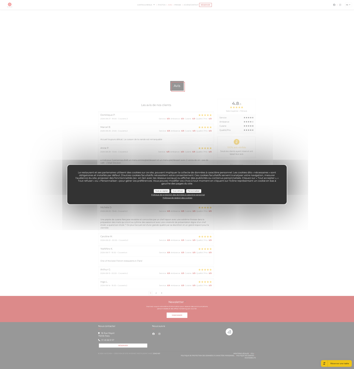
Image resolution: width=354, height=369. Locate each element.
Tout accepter (161, 191)
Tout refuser (178, 191)
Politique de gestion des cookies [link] (177, 198)
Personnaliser (194, 191)
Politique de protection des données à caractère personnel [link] (178, 195)
